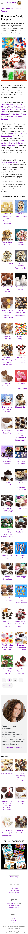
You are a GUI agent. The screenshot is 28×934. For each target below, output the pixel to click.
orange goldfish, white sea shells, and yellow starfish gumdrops (12, 143)
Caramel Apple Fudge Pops (11, 162)
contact (14, 918)
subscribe (10, 903)
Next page (7, 685)
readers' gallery (14, 907)
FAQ (14, 922)
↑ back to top (14, 877)
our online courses (14, 905)
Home (3, 9)
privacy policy (14, 888)
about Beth (14, 920)
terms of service (14, 892)
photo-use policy (14, 890)
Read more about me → (14, 747)
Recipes (10, 9)
